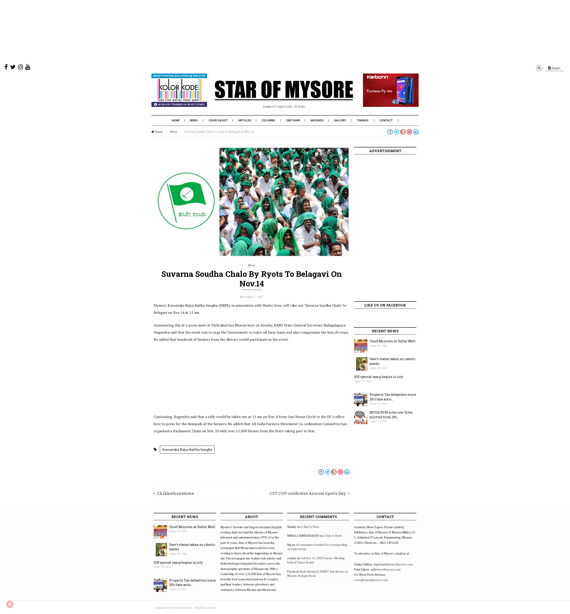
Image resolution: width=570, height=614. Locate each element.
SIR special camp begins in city (378, 377)
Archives (317, 120)
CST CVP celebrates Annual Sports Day (308, 493)
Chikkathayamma (175, 493)
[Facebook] (6, 68)
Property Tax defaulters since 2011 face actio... (393, 396)
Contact (386, 120)
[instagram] (20, 68)
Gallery (340, 120)
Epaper (556, 68)
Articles (244, 120)
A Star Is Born (310, 527)
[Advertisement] (133, 31)
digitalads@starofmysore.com (393, 564)
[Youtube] (27, 68)
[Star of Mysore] (274, 96)
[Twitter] (13, 68)
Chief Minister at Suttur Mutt (393, 341)
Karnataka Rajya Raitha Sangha (187, 449)
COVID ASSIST (218, 120)
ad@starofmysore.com (385, 569)
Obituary (293, 120)
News (194, 120)
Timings (362, 120)
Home (176, 120)
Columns (268, 120)
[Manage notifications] (9, 604)
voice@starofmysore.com (371, 580)
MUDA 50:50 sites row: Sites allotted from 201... (391, 414)
